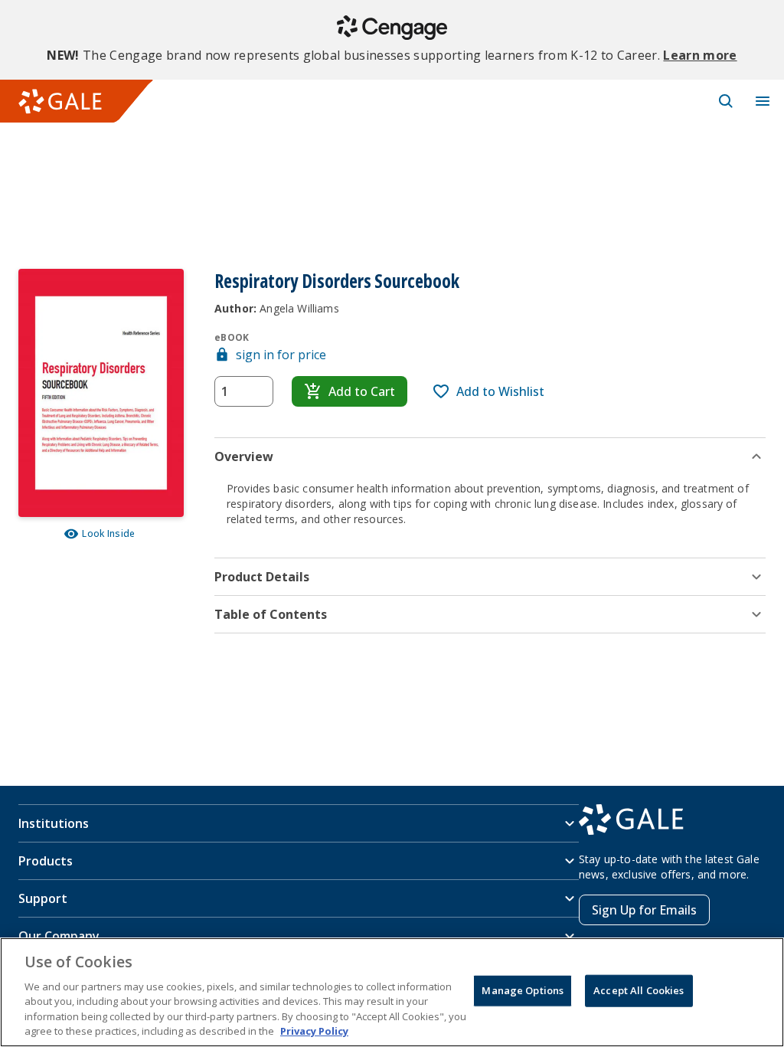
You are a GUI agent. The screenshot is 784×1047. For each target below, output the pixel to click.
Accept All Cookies (638, 990)
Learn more (700, 55)
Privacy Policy (314, 1031)
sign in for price (281, 354)
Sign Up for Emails (644, 909)
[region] (392, 992)
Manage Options (523, 990)
